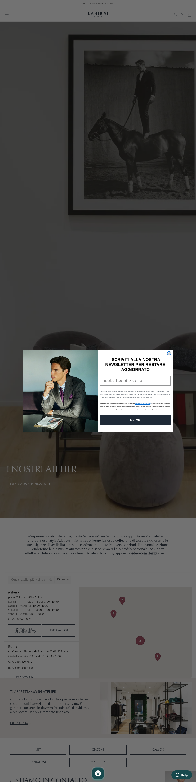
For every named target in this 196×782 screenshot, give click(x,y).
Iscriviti (135, 419)
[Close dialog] (169, 353)
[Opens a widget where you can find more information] (181, 775)
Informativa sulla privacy (142, 403)
